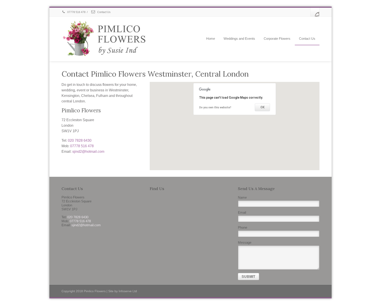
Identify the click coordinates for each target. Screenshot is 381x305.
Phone (242, 227)
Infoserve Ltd (128, 291)
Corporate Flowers (277, 38)
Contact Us (103, 12)
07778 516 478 (76, 12)
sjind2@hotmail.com (88, 151)
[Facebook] (314, 12)
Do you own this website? (215, 107)
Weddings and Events (239, 38)
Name (242, 197)
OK (262, 107)
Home (210, 38)
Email (242, 212)
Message (244, 242)
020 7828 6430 (80, 140)
